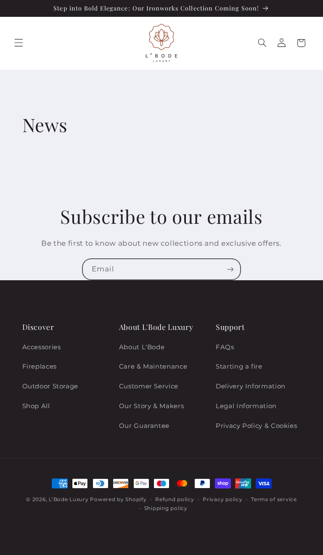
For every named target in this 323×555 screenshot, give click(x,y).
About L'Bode (142, 347)
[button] (18, 43)
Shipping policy (166, 508)
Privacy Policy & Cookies (256, 426)
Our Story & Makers (151, 406)
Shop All (36, 406)
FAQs (225, 347)
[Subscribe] (230, 269)
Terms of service (274, 499)
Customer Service (148, 386)
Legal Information (246, 406)
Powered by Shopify (118, 499)
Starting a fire (239, 366)
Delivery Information (251, 386)
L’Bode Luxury (69, 499)
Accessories (41, 347)
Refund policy (174, 499)
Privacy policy (222, 499)
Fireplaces (39, 366)
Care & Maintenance (153, 366)
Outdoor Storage (50, 386)
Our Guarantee (144, 426)
